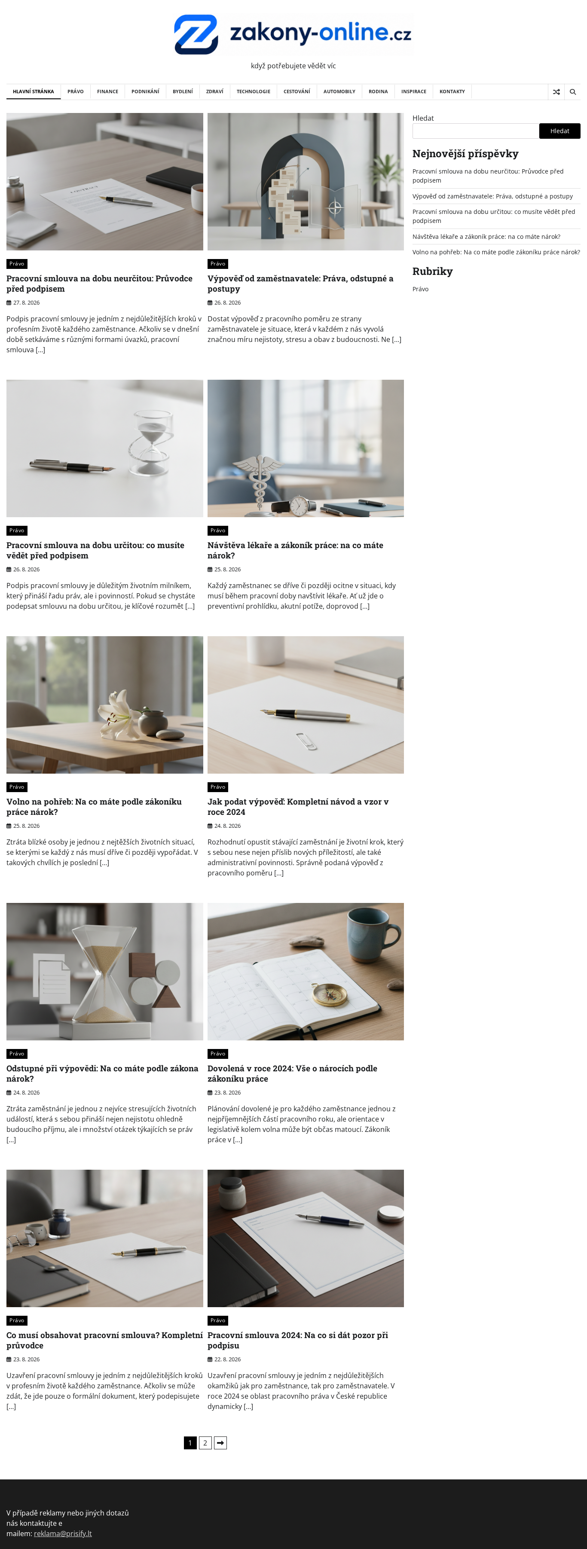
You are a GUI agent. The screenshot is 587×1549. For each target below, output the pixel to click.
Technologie (253, 91)
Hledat (423, 118)
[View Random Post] (556, 92)
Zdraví (214, 91)
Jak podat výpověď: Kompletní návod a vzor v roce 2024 (298, 806)
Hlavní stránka (33, 91)
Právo (75, 91)
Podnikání (145, 91)
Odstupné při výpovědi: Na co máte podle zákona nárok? (102, 1073)
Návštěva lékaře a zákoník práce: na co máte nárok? (295, 550)
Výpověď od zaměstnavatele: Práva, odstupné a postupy (301, 283)
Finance (107, 91)
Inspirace (413, 91)
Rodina (378, 91)
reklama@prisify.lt (63, 1533)
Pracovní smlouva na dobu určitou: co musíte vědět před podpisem (95, 550)
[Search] (572, 92)
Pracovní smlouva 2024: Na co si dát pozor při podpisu (298, 1340)
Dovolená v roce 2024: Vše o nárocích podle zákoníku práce (292, 1073)
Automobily (339, 91)
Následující (220, 1442)
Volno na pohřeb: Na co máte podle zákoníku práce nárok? (94, 806)
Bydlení (183, 91)
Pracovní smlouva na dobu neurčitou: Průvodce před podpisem (99, 283)
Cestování (297, 91)
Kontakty (452, 91)
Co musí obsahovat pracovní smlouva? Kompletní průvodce (104, 1340)
